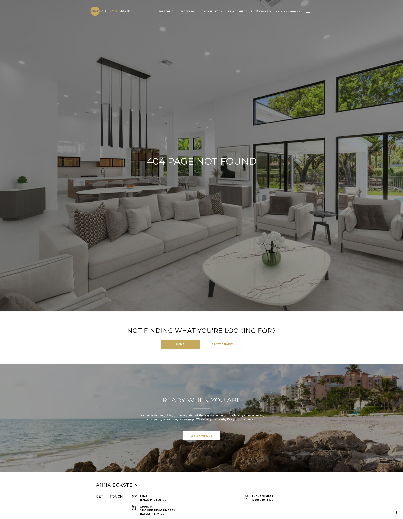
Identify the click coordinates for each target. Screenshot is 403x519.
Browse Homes (223, 344)
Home (180, 344)
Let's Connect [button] (202, 435)
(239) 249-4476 (262, 500)
